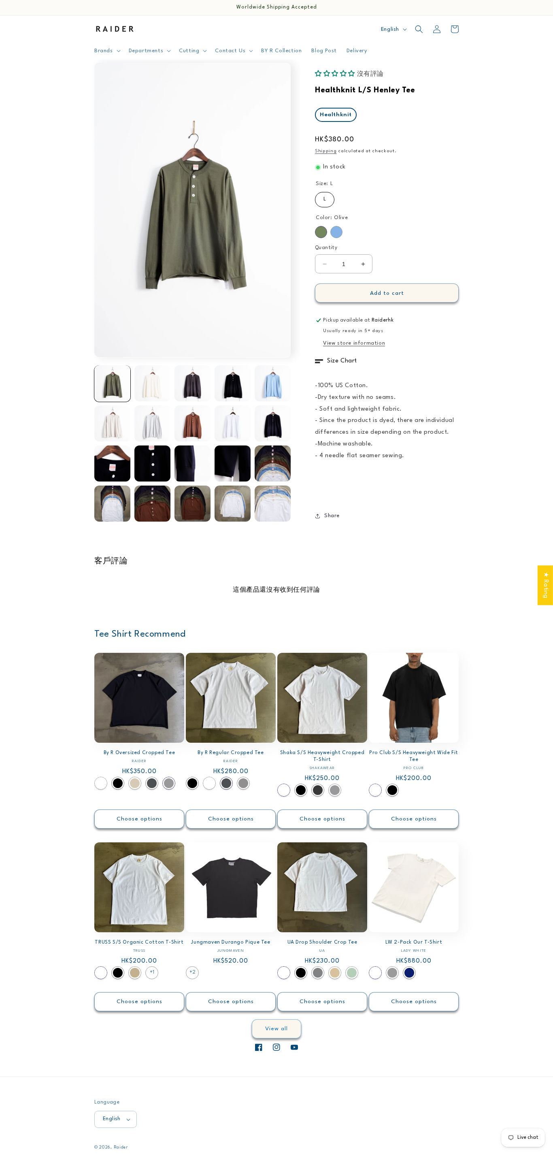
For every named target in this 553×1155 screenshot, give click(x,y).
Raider (121, 1147)
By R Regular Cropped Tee (231, 752)
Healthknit (336, 114)
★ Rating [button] (545, 585)
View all (276, 1028)
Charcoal (151, 783)
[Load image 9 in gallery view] (233, 423)
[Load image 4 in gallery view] (233, 383)
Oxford (168, 783)
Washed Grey (243, 783)
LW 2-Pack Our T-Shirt (413, 942)
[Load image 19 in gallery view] (233, 504)
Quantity (326, 247)
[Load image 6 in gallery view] (112, 423)
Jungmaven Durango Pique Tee (230, 942)
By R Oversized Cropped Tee (139, 752)
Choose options (139, 819)
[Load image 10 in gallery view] (273, 423)
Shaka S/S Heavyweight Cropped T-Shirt (322, 756)
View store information (354, 343)
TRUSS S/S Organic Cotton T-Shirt (139, 942)
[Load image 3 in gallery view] (192, 383)
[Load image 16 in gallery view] (112, 504)
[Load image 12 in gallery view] (152, 463)
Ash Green (351, 972)
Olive (321, 232)
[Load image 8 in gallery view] (192, 423)
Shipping (326, 151)
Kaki (134, 972)
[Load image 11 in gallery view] (112, 463)
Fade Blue (336, 232)
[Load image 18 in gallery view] (192, 504)
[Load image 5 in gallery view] (273, 383)
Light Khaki (134, 783)
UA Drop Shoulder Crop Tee (322, 942)
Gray (317, 972)
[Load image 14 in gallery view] (233, 463)
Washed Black (317, 790)
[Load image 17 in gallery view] (152, 504)
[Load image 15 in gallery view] (273, 463)
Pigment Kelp (392, 972)
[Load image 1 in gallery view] (112, 383)
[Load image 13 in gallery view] (192, 463)
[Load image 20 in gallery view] (273, 504)
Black (117, 783)
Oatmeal (334, 972)
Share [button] (332, 515)
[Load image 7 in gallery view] (152, 423)
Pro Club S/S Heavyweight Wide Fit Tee (413, 756)
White (100, 783)
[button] (106, 50)
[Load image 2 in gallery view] (152, 383)
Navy (409, 972)
